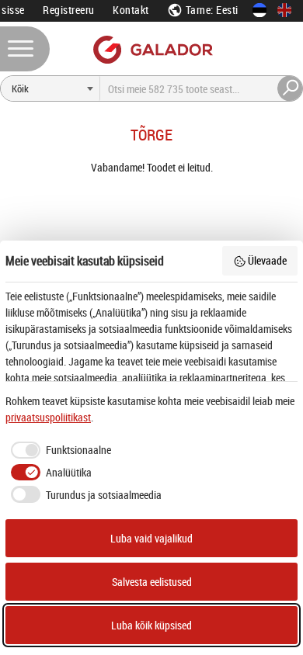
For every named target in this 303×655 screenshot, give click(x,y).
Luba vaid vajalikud (151, 538)
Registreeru (69, 9)
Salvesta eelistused (152, 581)
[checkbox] (58, 450)
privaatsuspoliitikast (48, 417)
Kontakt (131, 9)
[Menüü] (25, 48)
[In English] (284, 10)
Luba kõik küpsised (151, 625)
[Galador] (152, 49)
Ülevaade (267, 260)
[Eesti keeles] (259, 10)
